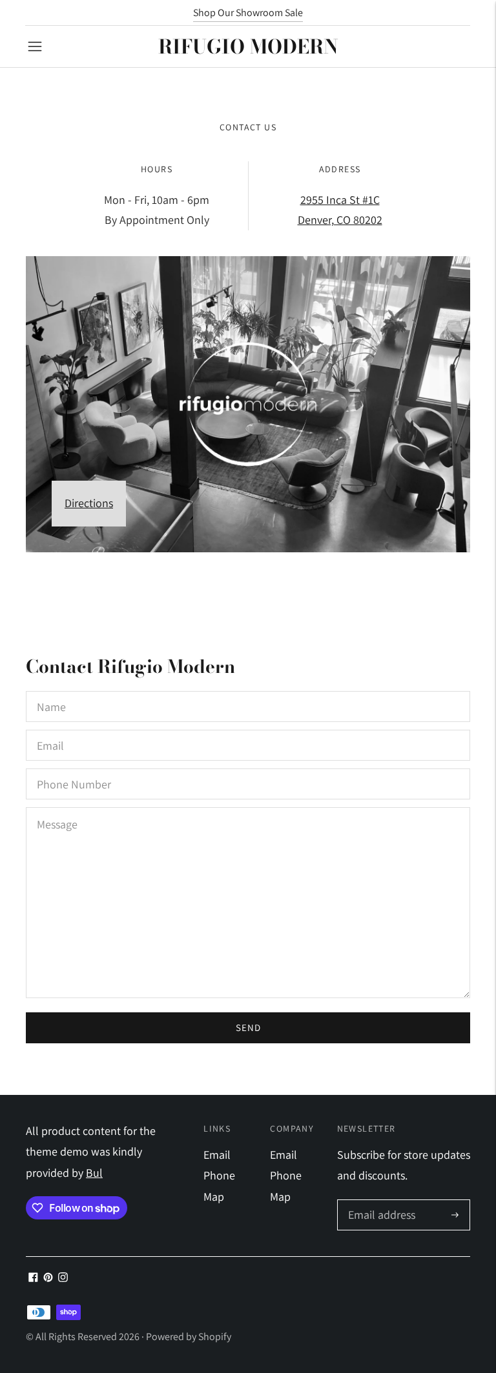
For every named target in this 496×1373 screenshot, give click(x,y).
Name (51, 692)
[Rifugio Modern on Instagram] (63, 1277)
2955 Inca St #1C (340, 199)
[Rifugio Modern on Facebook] (33, 1277)
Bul (94, 1172)
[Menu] (35, 46)
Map (213, 1196)
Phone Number (71, 770)
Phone (219, 1175)
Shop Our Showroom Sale (248, 12)
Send (248, 1027)
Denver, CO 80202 (340, 219)
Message (57, 809)
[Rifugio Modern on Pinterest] (48, 1277)
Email (51, 731)
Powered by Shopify (188, 1336)
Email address (380, 1201)
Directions (89, 503)
